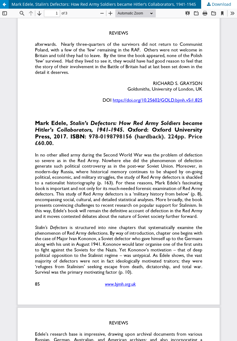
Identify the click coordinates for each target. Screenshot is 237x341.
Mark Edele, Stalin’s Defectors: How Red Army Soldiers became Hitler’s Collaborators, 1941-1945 (104, 4)
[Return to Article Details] (4, 4)
